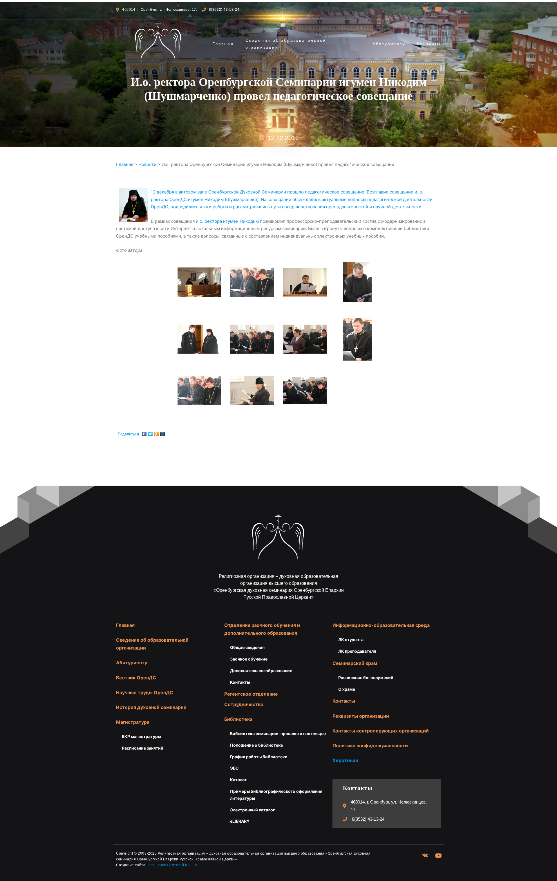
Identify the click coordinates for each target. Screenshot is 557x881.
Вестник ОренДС (136, 678)
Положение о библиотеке (256, 745)
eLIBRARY (239, 821)
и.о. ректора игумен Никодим (227, 221)
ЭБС (234, 768)
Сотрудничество (243, 704)
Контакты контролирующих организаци (379, 731)
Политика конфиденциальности (370, 745)
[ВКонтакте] (144, 432)
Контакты (429, 43)
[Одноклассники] (156, 432)
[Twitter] (150, 432)
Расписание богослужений (365, 677)
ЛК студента (351, 639)
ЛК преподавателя (357, 651)
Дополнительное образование (261, 670)
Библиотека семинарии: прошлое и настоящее (278, 733)
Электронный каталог (252, 809)
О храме (346, 689)
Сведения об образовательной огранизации (285, 44)
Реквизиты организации (360, 716)
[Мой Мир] (163, 432)
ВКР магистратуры (141, 736)
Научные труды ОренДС (144, 692)
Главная (223, 43)
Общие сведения (247, 647)
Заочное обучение (248, 658)
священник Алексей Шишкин (174, 865)
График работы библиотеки (258, 756)
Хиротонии (345, 760)
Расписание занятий (142, 748)
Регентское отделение (251, 694)
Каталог (238, 779)
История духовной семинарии (151, 707)
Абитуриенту (389, 43)
